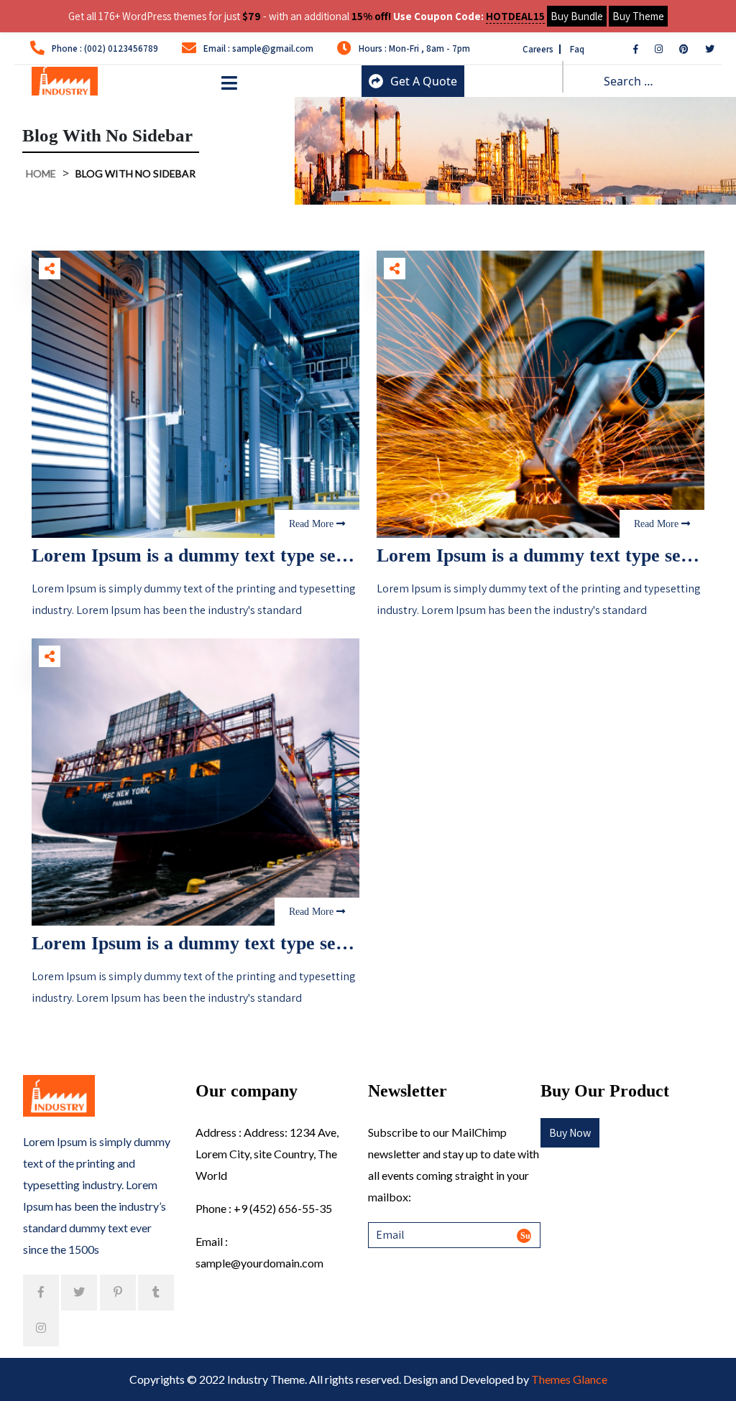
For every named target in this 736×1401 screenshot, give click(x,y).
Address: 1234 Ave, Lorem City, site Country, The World (267, 1153)
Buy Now (570, 1132)
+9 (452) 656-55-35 (283, 1208)
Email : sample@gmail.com (258, 48)
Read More (312, 523)
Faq (577, 49)
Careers (539, 49)
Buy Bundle (577, 16)
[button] (229, 84)
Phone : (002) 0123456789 (105, 48)
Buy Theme (638, 16)
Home (41, 173)
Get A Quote (423, 81)
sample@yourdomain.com (259, 1263)
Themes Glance (569, 1379)
